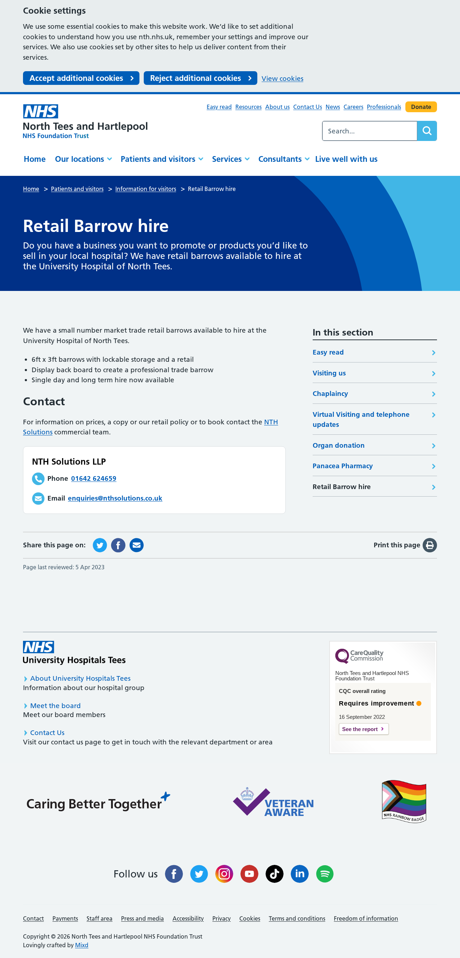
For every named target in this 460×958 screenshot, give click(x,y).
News (333, 106)
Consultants (280, 159)
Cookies (249, 918)
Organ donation (339, 445)
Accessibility (188, 918)
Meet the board (55, 706)
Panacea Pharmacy (343, 466)
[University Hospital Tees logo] (74, 653)
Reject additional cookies (195, 78)
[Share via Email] (136, 544)
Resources (248, 106)
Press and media (142, 918)
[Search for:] (369, 131)
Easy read (219, 106)
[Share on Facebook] (118, 544)
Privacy (221, 918)
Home (35, 159)
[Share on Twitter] (100, 544)
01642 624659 (93, 478)
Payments (65, 918)
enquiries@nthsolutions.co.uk (115, 498)
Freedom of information (366, 918)
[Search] (427, 131)
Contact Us (307, 106)
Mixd (81, 945)
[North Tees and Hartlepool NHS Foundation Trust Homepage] (85, 121)
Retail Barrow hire (342, 487)
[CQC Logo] (359, 662)
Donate (421, 106)
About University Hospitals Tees (80, 678)
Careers (353, 106)
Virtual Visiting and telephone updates (361, 419)
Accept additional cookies (76, 78)
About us (277, 106)
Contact (33, 918)
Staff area (99, 918)
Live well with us (346, 159)
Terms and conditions (297, 918)
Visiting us (329, 373)
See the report (360, 729)
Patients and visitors (158, 159)
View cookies (282, 78)
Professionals (384, 106)
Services (227, 159)
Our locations (79, 159)
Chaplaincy (330, 393)
